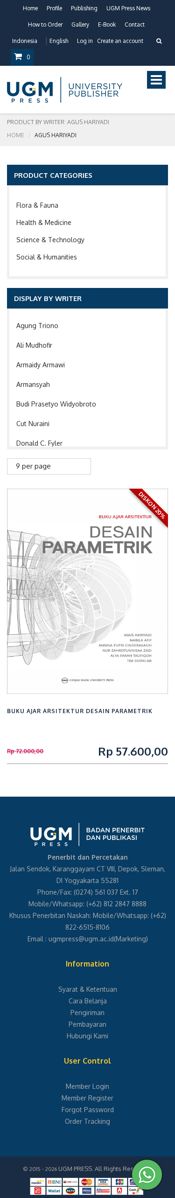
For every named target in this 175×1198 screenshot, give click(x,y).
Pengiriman (87, 1012)
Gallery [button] (80, 24)
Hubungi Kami (87, 1036)
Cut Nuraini (32, 423)
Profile (54, 8)
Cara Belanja (88, 1001)
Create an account (120, 40)
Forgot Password (88, 1110)
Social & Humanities (46, 257)
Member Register (87, 1098)
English (58, 40)
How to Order (45, 24)
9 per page (33, 466)
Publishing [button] (84, 8)
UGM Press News (128, 8)
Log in (85, 40)
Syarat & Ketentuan (87, 989)
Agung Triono (37, 325)
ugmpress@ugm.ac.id (81, 939)
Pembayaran (87, 1024)
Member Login (87, 1086)
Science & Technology (50, 240)
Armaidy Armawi (40, 365)
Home (30, 8)
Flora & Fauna (37, 205)
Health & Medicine (43, 222)
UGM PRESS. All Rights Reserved (104, 1168)
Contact (135, 24)
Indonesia (24, 40)
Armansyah (33, 384)
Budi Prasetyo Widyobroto (56, 404)
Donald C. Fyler (39, 443)
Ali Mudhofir (34, 345)
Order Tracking (87, 1121)
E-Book (107, 24)
